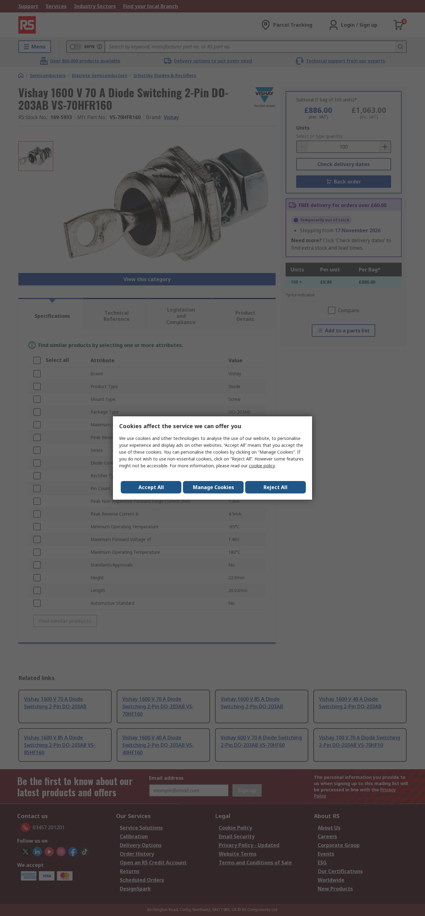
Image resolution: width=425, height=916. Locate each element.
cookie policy (262, 466)
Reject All (275, 487)
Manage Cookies (213, 487)
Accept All (151, 487)
